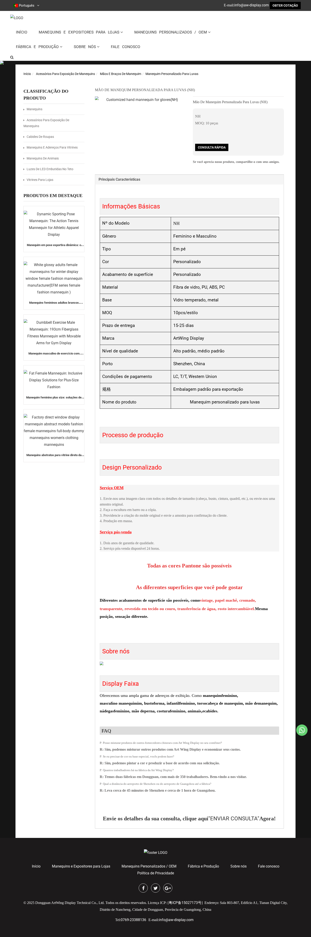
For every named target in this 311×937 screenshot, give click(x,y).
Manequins (34, 109)
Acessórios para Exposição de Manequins (65, 74)
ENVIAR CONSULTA (233, 818)
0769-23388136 (133, 920)
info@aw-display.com (251, 5)
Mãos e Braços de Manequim (120, 74)
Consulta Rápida (212, 147)
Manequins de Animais (43, 158)
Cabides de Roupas (40, 137)
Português (26, 5)
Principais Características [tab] (119, 179)
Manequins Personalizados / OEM (170, 32)
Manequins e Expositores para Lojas (79, 32)
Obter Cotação (285, 5)
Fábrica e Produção (37, 46)
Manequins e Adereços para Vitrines (52, 147)
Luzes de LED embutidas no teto (50, 169)
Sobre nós (85, 46)
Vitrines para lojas (40, 180)
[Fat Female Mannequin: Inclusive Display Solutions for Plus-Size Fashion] (54, 380)
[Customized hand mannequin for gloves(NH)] (140, 99)
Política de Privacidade (155, 873)
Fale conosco (125, 46)
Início (21, 32)
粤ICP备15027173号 (185, 903)
